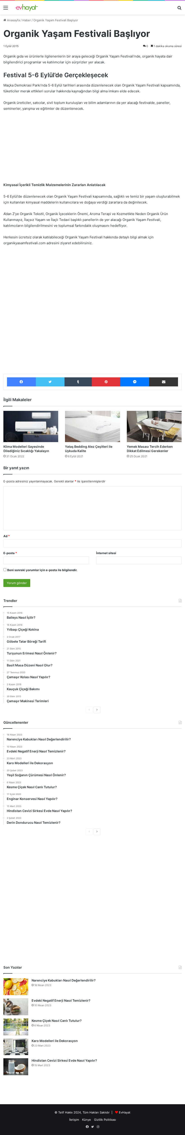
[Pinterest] (106, 381)
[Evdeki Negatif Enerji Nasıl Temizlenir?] (15, 1006)
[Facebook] (21, 381)
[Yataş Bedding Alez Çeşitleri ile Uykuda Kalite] (92, 426)
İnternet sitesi (106, 553)
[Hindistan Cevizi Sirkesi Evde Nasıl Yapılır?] (15, 1066)
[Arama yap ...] (179, 9)
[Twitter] (50, 381)
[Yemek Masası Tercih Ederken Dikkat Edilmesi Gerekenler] (154, 426)
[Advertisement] (92, 149)
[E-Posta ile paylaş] (163, 381)
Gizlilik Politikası (105, 1119)
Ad (6, 536)
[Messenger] (134, 381)
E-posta (10, 553)
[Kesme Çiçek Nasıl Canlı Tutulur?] (15, 1026)
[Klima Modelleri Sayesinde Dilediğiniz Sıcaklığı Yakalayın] (30, 426)
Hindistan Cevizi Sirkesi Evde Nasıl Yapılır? (64, 1060)
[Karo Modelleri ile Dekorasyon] (15, 1047)
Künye (86, 1119)
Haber (26, 20)
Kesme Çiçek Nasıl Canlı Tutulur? (57, 1020)
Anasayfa (13, 20)
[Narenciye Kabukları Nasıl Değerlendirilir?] (15, 986)
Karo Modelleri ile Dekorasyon (55, 1041)
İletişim (74, 1119)
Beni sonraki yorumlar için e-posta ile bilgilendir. (42, 570)
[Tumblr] (78, 381)
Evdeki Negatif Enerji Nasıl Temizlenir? (61, 1000)
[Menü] (5, 9)
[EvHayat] (26, 7)
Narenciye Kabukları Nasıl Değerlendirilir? (64, 980)
